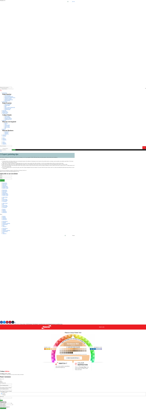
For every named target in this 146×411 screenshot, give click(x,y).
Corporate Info (5, 224)
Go (144, 147)
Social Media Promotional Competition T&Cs (54, 324)
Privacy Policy (22, 324)
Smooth (3, 393)
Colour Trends (4, 197)
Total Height (4, 388)
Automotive (4, 211)
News (3, 225)
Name (1, 174)
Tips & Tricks (4, 199)
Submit (2, 180)
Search (14, 149)
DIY (3, 198)
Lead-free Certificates (6, 223)
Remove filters (3, 408)
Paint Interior (4, 182)
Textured (4, 394)
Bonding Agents (5, 187)
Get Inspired (4, 201)
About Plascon (5, 221)
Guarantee (4, 138)
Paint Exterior (4, 191)
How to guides (5, 200)
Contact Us (4, 139)
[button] (73, 214)
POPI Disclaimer (29, 324)
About (3, 137)
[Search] (145, 88)
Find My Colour (5, 188)
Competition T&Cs (42, 324)
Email (1, 177)
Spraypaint (4, 185)
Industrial (4, 210)
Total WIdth (4, 385)
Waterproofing (4, 186)
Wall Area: (2, 396)
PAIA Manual (35, 324)
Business (3, 209)
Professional (4, 212)
